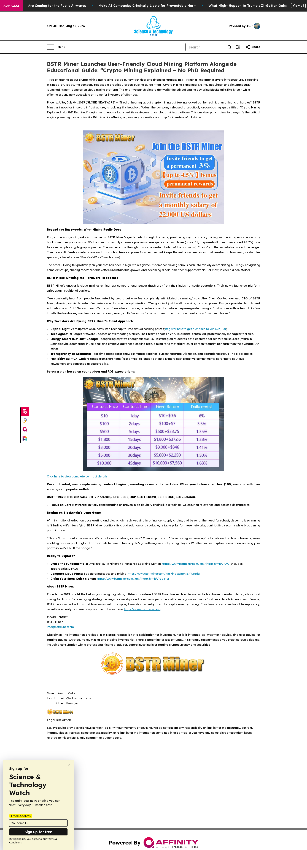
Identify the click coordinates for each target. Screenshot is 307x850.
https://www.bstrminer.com (142, 609)
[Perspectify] (25, 420)
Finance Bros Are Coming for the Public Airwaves (46, 6)
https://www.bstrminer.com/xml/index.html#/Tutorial (164, 573)
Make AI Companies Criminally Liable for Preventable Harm (147, 6)
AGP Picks (12, 5)
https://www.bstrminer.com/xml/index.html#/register (132, 578)
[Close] (69, 765)
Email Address (21, 816)
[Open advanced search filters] (238, 47)
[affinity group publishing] (25, 429)
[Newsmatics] (25, 438)
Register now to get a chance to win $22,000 (195, 329)
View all (298, 5)
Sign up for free (38, 832)
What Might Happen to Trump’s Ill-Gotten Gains (248, 6)
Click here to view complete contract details (77, 476)
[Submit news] (25, 411)
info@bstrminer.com (60, 627)
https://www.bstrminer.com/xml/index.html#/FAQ (195, 563)
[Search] (229, 47)
